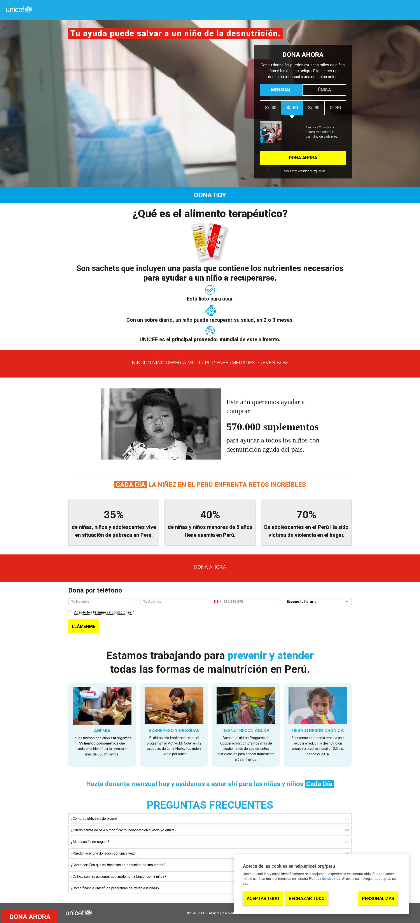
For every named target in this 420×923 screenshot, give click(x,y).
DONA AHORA (30, 917)
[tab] (281, 90)
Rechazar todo (307, 898)
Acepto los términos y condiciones (103, 612)
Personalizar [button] (378, 898)
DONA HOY (210, 195)
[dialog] (321, 884)
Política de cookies (325, 879)
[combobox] (217, 601)
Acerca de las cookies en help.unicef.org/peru (289, 866)
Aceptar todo (263, 898)
